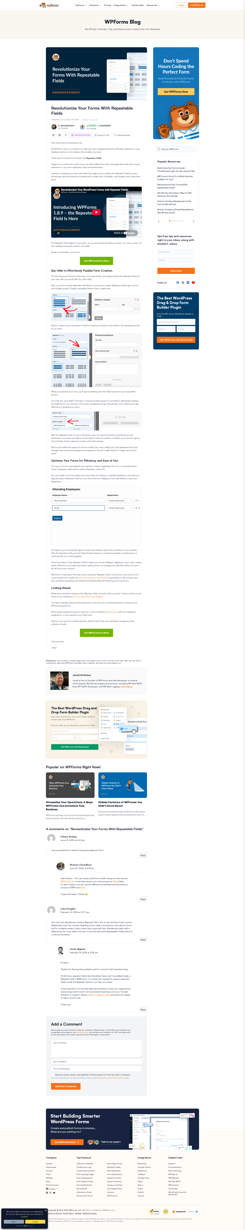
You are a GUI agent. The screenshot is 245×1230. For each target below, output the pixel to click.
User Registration (114, 1188)
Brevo (140, 1185)
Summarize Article (82, 135)
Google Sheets (144, 1167)
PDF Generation (114, 1171)
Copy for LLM (103, 135)
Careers (49, 1163)
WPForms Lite (67, 881)
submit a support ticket (99, 995)
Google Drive (143, 1178)
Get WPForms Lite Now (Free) (75, 747)
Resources (152, 5)
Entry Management (85, 1178)
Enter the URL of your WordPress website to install (73, 725)
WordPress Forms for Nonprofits (177, 1193)
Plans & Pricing (174, 1171)
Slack (140, 1181)
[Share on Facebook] (53, 135)
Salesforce (142, 1171)
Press (48, 1174)
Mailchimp (142, 1163)
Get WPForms (196, 5)
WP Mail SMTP (174, 1181)
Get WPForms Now (65, 1142)
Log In (181, 5)
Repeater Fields (114, 1167)
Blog (48, 1181)
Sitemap (78, 1213)
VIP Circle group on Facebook (92, 577)
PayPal (141, 1192)
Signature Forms (114, 1178)
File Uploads (82, 1188)
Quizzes (110, 1192)
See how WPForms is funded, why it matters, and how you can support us (89, 663)
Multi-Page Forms (114, 1163)
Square (141, 1196)
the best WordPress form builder (87, 596)
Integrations (120, 5)
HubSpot (141, 1174)
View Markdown (123, 135)
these (115, 881)
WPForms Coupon (90, 1213)
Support (172, 1163)
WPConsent (173, 1185)
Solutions (94, 5)
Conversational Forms (86, 1171)
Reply (143, 855)
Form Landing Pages (85, 1174)
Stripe (140, 1188)
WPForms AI (112, 1196)
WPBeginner (173, 1178)
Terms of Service (118, 1078)
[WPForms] (49, 5)
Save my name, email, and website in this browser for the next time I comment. (93, 1074)
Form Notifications (84, 1185)
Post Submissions (114, 1174)
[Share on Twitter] (65, 135)
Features (79, 5)
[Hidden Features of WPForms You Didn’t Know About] (122, 785)
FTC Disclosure (52, 1185)
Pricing (107, 5)
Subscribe (176, 270)
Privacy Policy (103, 1078)
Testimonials (137, 5)
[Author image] (54, 127)
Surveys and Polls (114, 1185)
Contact (49, 1171)
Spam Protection (114, 1181)
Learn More (127, 686)
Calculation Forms (84, 1192)
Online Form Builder (85, 1163)
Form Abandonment (85, 1181)
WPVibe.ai (172, 1174)
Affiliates (49, 1178)
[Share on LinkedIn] (59, 135)
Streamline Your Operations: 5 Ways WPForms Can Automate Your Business (69, 806)
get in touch (112, 612)
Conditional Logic (84, 1167)
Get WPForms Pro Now (96, 261)
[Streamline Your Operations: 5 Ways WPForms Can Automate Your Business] (70, 785)
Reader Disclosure (89, 120)
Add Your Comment (65, 1086)
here (83, 887)
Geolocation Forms (85, 1196)
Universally (172, 1188)
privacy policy (82, 1032)
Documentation (175, 1167)
